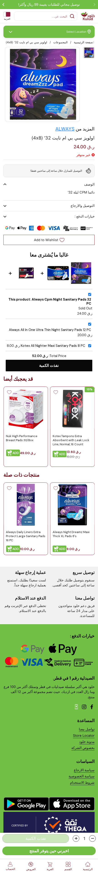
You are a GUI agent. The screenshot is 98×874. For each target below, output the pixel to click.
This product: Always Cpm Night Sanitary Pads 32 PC (49, 301)
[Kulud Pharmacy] (88, 16)
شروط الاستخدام (82, 783)
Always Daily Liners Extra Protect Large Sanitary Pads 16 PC (25, 536)
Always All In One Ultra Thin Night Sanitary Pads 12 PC (50, 330)
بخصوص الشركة (83, 748)
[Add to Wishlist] (55, 392)
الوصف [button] (89, 184)
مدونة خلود (87, 742)
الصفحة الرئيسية (84, 42)
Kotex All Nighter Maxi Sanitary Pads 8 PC (53, 346)
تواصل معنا (87, 729)
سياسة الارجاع (84, 770)
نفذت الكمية (49, 365)
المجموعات (60, 42)
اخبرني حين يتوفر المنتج (49, 850)
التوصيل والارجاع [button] (83, 206)
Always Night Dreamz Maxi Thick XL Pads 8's (71, 534)
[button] (92, 838)
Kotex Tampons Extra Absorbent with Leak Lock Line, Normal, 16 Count (71, 440)
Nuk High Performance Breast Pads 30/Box (21, 438)
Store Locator (84, 736)
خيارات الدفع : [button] (85, 216)
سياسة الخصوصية (82, 776)
